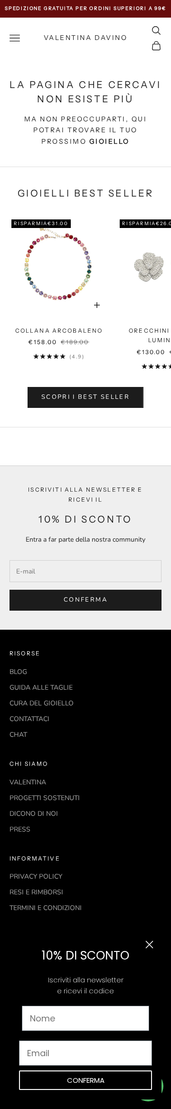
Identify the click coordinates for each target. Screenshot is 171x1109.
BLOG (18, 671)
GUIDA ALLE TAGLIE (41, 687)
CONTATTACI (29, 718)
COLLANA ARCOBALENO (59, 330)
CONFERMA (85, 1080)
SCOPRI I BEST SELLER (85, 397)
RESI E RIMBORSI (36, 892)
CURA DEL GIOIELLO (42, 703)
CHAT (18, 734)
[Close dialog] (149, 944)
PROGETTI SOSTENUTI (45, 797)
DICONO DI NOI (34, 813)
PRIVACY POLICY (36, 876)
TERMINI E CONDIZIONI (46, 907)
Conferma (85, 599)
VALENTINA (28, 782)
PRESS (20, 829)
